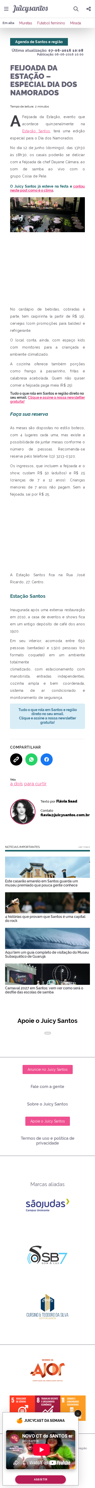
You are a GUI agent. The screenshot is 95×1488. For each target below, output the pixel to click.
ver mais (84, 847)
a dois (16, 783)
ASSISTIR (40, 1479)
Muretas (25, 23)
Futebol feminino (51, 23)
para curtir (35, 783)
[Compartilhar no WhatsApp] (31, 759)
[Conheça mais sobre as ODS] (48, 1408)
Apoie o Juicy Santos (47, 1121)
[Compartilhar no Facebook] (47, 759)
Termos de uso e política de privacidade (47, 1141)
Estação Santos (36, 131)
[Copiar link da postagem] (16, 759)
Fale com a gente (47, 1086)
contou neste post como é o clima (47, 188)
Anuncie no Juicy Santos (48, 1069)
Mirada (75, 23)
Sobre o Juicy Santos (47, 1104)
